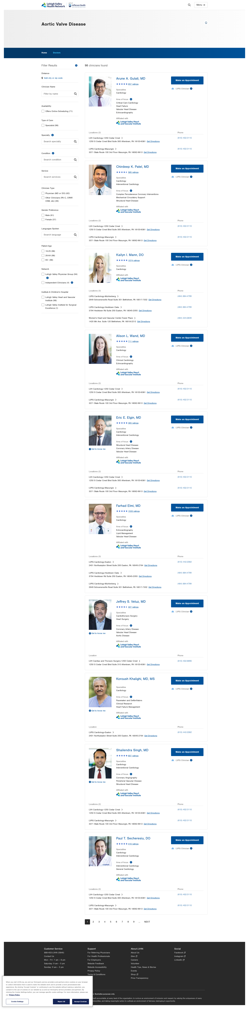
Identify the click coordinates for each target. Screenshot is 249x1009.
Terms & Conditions (96, 974)
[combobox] (60, 94)
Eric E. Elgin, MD (128, 418)
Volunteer (135, 963)
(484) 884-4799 (185, 296)
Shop (134, 974)
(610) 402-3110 (185, 138)
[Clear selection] (71, 141)
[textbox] (60, 94)
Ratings (133, 84)
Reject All (61, 1002)
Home (44, 53)
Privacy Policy (94, 971)
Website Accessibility (97, 967)
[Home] (63, 5)
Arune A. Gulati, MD (130, 79)
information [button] (47, 278)
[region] (47, 991)
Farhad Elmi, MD (128, 506)
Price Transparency (139, 978)
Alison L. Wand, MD (130, 336)
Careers (134, 960)
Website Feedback (96, 963)
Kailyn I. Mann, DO (130, 255)
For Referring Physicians (99, 952)
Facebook (179, 952)
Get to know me (98, 449)
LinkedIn (179, 960)
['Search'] (189, 5)
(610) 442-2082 (185, 562)
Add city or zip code (53, 78)
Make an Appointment (187, 80)
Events (134, 971)
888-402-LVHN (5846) (54, 952)
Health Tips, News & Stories (143, 967)
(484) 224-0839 (185, 318)
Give (134, 956)
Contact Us (49, 956)
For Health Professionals (99, 956)
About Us (135, 952)
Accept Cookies (80, 1002)
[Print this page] (206, 23)
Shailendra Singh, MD (132, 750)
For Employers (94, 960)
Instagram (179, 956)
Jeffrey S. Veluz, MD (131, 602)
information (76, 65)
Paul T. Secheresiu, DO (133, 838)
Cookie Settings (17, 1002)
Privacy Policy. (14, 995)
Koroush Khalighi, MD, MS (135, 679)
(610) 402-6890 (185, 661)
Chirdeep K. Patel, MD (132, 167)
